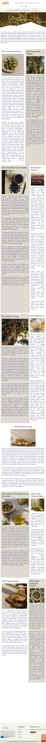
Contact (35, 3)
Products (21, 3)
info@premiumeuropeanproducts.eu (38, 729)
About (16, 3)
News (31, 3)
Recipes (27, 3)
